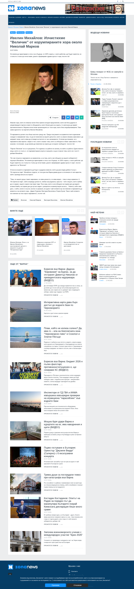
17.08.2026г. (108, 237)
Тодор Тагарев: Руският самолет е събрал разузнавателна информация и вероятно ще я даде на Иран (112, 101)
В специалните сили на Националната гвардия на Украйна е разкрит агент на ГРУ (112, 149)
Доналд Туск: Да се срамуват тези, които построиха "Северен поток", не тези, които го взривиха (113, 91)
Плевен (104, 173)
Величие (24, 200)
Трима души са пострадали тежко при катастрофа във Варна (62, 476)
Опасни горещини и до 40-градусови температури (110, 125)
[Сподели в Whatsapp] (81, 117)
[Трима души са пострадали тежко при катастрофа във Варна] (25, 484)
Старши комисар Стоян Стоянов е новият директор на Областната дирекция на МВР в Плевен (113, 169)
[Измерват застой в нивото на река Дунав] (94, 245)
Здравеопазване (91, 17)
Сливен (101, 280)
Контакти (74, 571)
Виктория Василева (50, 200)
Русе (100, 246)
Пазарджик (102, 224)
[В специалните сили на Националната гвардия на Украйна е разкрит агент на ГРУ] (95, 150)
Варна (21, 27)
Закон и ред (100, 17)
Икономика (31, 17)
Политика (12, 17)
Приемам (55, 585)
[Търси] (122, 1)
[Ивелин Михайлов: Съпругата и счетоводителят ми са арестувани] (74, 227)
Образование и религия (111, 17)
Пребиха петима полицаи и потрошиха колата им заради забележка (108, 220)
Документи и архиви (72, 17)
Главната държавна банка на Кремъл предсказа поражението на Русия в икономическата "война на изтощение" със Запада (111, 254)
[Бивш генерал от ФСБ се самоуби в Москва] (107, 52)
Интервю (62, 17)
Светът (24, 17)
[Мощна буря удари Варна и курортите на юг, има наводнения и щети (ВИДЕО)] (25, 430)
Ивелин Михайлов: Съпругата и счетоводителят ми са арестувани (73, 244)
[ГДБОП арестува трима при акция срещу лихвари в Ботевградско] (94, 267)
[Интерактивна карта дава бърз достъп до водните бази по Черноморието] (25, 311)
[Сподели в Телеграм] (77, 117)
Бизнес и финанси (41, 17)
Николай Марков (35, 200)
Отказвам (77, 585)
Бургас (104, 191)
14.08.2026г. (111, 224)
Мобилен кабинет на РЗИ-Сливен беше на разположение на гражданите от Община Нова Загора (111, 276)
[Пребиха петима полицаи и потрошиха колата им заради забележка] (94, 220)
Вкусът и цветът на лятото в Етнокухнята (111, 188)
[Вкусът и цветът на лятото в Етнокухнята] (95, 190)
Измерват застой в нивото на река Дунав (110, 243)
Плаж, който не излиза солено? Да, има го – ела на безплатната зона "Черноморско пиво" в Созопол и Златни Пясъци (63, 332)
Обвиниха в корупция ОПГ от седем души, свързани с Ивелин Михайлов (46, 244)
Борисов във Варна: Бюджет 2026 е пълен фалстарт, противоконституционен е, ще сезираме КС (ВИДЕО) (63, 365)
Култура (122, 17)
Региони (11, 22)
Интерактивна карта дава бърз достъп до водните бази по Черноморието (60, 305)
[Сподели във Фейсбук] (63, 117)
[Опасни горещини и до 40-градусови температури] (95, 127)
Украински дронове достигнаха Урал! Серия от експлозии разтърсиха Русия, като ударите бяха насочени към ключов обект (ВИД (112, 114)
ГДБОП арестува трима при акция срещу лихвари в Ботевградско (110, 266)
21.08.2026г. (107, 84)
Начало (10, 27)
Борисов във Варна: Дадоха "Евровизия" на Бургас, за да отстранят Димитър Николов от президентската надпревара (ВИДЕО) (61, 275)
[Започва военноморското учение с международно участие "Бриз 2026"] (25, 541)
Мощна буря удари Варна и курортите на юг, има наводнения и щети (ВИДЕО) (63, 424)
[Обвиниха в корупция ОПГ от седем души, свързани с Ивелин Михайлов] (47, 227)
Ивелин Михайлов (66, 200)
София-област (103, 269)
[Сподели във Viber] (72, 117)
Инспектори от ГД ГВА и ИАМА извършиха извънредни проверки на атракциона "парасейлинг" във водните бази (62, 396)
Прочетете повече (51, 295)
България (18, 17)
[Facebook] (118, 1)
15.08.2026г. (111, 259)
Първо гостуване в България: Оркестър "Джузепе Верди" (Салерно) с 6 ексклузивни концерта (60, 451)
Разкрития (82, 17)
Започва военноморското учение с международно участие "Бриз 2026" (63, 533)
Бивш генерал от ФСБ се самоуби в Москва (107, 73)
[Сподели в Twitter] (68, 117)
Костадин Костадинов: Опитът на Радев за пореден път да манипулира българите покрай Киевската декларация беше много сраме (63, 504)
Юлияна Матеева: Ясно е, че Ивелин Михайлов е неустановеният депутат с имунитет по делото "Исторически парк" (19, 246)
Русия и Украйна (96, 84)
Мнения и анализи (53, 17)
